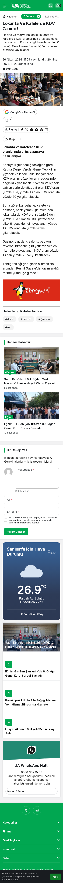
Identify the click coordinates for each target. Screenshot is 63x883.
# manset (26, 319)
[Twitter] (26, 810)
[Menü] (5, 5)
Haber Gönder (16, 791)
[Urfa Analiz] (22, 5)
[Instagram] (37, 810)
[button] (50, 5)
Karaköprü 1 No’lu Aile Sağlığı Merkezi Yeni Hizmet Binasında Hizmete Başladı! (31, 704)
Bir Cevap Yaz (17, 450)
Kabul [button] (55, 876)
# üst (7, 327)
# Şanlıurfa (44, 319)
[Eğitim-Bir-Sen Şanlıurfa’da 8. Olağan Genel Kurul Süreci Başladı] (31, 413)
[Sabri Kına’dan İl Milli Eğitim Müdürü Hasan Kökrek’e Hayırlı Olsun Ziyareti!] (31, 368)
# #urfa (9, 319)
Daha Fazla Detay (31, 614)
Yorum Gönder (16, 531)
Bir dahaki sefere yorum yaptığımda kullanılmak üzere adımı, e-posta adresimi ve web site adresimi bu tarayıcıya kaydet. (33, 520)
